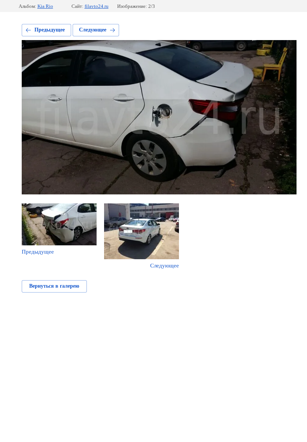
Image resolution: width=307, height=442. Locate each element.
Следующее (92, 30)
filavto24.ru (97, 6)
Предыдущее (49, 30)
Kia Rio (45, 6)
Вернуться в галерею (54, 286)
